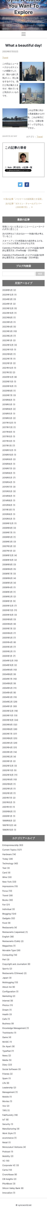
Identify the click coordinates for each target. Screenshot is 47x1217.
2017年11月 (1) (9, 427)
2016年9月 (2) (9, 459)
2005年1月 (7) (9, 656)
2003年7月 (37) (9, 733)
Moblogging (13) (10, 982)
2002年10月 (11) (9, 775)
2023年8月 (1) (9, 317)
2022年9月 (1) (9, 354)
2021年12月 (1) (9, 368)
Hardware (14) (9, 854)
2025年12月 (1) (9, 294)
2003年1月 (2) (9, 761)
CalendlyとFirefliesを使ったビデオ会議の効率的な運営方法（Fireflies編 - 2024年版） (23, 249)
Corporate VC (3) (10, 1165)
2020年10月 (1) (9, 386)
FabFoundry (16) (10, 1115)
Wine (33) (7, 877)
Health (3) (7, 1014)
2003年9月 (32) (9, 724)
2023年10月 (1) (9, 313)
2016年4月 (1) (8, 482)
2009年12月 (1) (9, 523)
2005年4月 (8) (9, 642)
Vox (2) (5, 1106)
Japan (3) (7, 977)
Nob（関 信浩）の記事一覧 (20, 167)
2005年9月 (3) (9, 619)
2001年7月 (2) (9, 797)
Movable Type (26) (11, 950)
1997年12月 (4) (9, 825)
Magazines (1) (9, 945)
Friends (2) (7, 1074)
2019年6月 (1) (8, 400)
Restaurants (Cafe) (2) (13, 941)
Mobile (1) (7, 1096)
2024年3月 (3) (9, 299)
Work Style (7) (9, 1133)
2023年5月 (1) (9, 322)
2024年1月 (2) (9, 304)
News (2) (6, 1055)
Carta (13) (7, 1170)
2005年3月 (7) (9, 647)
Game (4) (6, 1037)
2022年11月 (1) (9, 349)
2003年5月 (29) (9, 743)
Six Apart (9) (8, 1046)
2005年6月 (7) (9, 633)
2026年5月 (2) (9, 290)
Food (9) (6, 923)
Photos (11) (7, 1005)
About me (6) (8, 987)
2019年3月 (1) (8, 404)
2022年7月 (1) (9, 358)
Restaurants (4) (9, 927)
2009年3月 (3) (9, 541)
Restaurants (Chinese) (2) (14, 973)
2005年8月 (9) (9, 624)
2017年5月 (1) (8, 436)
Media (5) (7, 1060)
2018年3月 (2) (9, 418)
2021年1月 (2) (8, 372)
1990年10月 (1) (9, 829)
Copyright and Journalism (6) (16, 964)
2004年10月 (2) (9, 665)
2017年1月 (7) (8, 445)
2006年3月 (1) (9, 592)
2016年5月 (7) (9, 477)
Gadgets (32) (8, 918)
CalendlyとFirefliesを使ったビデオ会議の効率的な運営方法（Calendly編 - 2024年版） (23, 256)
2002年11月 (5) (9, 770)
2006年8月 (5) (9, 569)
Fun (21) (6, 904)
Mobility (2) (7, 1156)
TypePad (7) (8, 1051)
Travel (5, 57)
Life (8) (5, 1083)
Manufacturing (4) (10, 1128)
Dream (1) (7, 1010)
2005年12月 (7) (9, 605)
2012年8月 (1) (8, 505)
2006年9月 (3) (9, 564)
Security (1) (7, 1124)
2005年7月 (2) (9, 628)
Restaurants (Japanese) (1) (15, 932)
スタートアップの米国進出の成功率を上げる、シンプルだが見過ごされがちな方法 (23, 242)
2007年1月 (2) (9, 550)
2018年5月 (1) (8, 413)
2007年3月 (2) (9, 546)
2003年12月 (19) (10, 711)
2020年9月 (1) (9, 390)
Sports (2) (7, 968)
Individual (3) (8, 909)
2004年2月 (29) (9, 701)
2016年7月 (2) (9, 468)
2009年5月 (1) (9, 537)
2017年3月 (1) (8, 441)
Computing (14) (9, 955)
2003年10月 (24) (10, 720)
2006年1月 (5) (9, 601)
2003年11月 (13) (9, 715)
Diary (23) (7, 1064)
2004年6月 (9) (9, 683)
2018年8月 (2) (9, 409)
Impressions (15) (10, 886)
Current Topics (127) (12, 849)
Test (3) (6, 868)
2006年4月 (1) (9, 587)
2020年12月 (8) (9, 377)
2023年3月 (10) (9, 331)
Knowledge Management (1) (15, 1028)
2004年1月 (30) (9, 706)
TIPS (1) (6, 1110)
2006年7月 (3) (9, 573)
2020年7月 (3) (9, 395)
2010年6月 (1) (8, 514)
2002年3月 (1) (9, 793)
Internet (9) (7, 1000)
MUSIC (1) (7, 1042)
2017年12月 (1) (9, 422)
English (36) (8, 936)
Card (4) (6, 872)
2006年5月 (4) (9, 583)
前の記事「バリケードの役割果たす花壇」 (24, 199)
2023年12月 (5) (9, 308)
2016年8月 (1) (8, 464)
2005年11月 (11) (9, 610)
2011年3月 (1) (8, 509)
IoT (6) (5, 1119)
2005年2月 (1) (9, 651)
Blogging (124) (9, 913)
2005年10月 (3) (9, 615)
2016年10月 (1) (9, 454)
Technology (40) (10, 863)
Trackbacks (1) (9, 1032)
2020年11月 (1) (9, 381)
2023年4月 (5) (9, 326)
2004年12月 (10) (10, 660)
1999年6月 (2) (9, 820)
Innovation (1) (8, 1192)
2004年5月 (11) (9, 688)
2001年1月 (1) (8, 807)
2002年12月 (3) (9, 765)
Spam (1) (6, 1078)
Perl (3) (5, 959)
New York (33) (9, 881)
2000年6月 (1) (9, 811)
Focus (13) (7, 891)
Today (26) (7, 859)
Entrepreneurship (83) (12, 845)
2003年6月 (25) (9, 738)
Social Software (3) (11, 1069)
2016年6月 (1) (8, 473)
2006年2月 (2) (9, 596)
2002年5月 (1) (9, 788)
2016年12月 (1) (9, 450)
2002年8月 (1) (9, 784)
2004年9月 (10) (9, 669)
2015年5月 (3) (9, 491)
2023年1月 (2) (9, 340)
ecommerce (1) (9, 1138)
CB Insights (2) (9, 1179)
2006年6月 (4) (9, 578)
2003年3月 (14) (9, 752)
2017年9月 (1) (8, 432)
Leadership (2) (9, 1087)
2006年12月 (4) (9, 555)
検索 (40, 274)
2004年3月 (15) (9, 697)
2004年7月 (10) (9, 679)
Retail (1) (6, 1142)
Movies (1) (7, 1101)
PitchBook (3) (8, 1183)
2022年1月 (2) (9, 363)
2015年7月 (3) (9, 486)
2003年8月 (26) (9, 729)
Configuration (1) (10, 991)
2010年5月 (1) (8, 518)
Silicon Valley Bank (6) (13, 1188)
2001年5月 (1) (8, 802)
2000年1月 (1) (8, 816)
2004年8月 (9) (9, 674)
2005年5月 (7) (9, 637)
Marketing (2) (8, 996)
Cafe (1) (6, 1019)
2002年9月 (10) (9, 779)
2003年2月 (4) (9, 756)
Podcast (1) (7, 1151)
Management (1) (10, 1092)
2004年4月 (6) (9, 692)
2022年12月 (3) (9, 345)
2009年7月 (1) (9, 532)
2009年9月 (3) (9, 528)
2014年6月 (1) (8, 500)
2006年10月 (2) (9, 560)
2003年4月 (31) (9, 747)
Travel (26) (7, 895)
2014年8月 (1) (8, 496)
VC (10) (5, 1160)
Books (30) (7, 900)
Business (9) (8, 1023)
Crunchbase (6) (9, 1174)
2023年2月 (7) (9, 336)
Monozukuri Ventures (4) (14, 1147)
